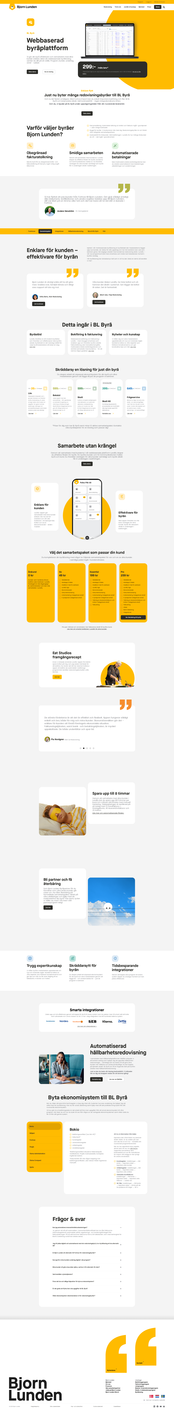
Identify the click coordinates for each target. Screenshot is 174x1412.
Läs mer (32, 347)
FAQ (104, 231)
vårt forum (134, 1148)
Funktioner (31, 231)
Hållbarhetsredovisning (75, 231)
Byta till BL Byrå (93, 231)
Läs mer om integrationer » (87, 1026)
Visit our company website (155, 1400)
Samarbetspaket (45, 231)
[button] (80, 748)
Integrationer (59, 231)
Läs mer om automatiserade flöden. (108, 813)
